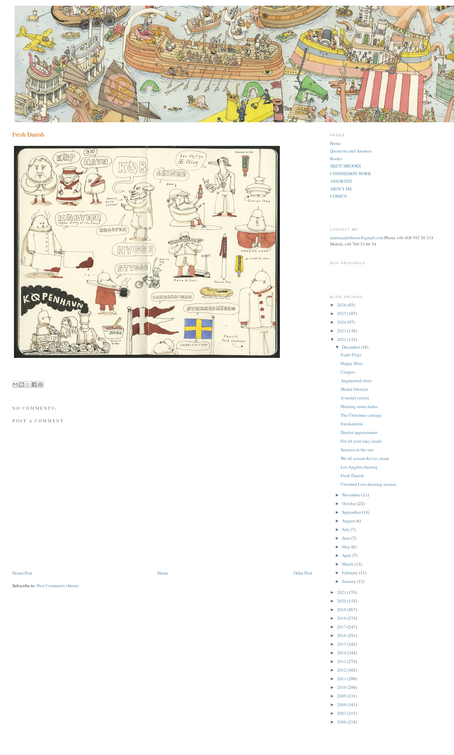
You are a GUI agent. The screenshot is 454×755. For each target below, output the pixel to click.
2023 (342, 331)
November (352, 495)
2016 (342, 635)
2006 (342, 722)
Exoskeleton (352, 424)
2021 (342, 592)
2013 (342, 661)
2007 (342, 713)
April (347, 555)
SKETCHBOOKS (345, 166)
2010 (342, 687)
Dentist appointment (359, 432)
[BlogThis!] (21, 384)
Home (163, 573)
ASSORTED (341, 181)
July (346, 529)
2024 (342, 322)
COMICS (338, 196)
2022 (342, 339)
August (349, 521)
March (348, 564)
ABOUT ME (341, 189)
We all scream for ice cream (365, 458)
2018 (342, 618)
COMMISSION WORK (350, 173)
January (349, 581)
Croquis (348, 372)
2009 (342, 696)
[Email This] (15, 384)
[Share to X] (28, 384)
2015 (342, 644)
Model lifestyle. (355, 389)
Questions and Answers (351, 151)
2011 (342, 679)
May (346, 547)
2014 (342, 653)
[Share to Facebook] (34, 384)
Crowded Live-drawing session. (369, 484)
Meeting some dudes (359, 406)
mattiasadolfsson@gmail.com (356, 238)
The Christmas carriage (361, 415)
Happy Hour (352, 363)
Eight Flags (351, 355)
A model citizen (355, 398)
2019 (342, 609)
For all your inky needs (361, 441)
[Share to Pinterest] (40, 384)
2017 (342, 627)
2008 (342, 704)
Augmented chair (356, 380)
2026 (342, 305)
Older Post (302, 573)
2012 (342, 670)
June (346, 538)
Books (336, 159)
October (349, 503)
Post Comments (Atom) (57, 586)
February (350, 573)
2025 (342, 313)
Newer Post (22, 573)
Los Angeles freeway (359, 467)
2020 (342, 601)
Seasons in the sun (357, 450)
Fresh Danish (352, 476)
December (351, 347)
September (352, 512)
